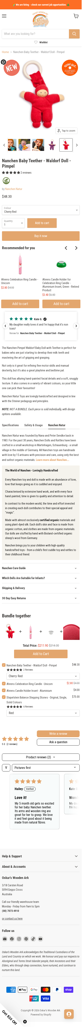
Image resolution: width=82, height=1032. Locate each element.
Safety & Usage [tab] (33, 425)
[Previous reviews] (5, 326)
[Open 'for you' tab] (69, 1014)
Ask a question (58, 742)
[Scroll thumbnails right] (76, 145)
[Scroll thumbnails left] (5, 145)
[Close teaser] (25, 1022)
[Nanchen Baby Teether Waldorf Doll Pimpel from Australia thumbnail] (10, 145)
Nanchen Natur (13, 189)
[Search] (74, 33)
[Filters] (6, 767)
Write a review (58, 734)
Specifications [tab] (10, 425)
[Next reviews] (76, 326)
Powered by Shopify (41, 1014)
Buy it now (40, 236)
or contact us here (12, 918)
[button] (11, 172)
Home (5, 52)
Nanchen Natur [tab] (56, 425)
